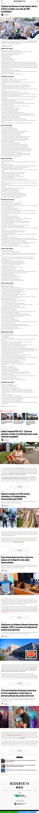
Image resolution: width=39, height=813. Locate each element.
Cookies (34, 790)
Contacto (12, 790)
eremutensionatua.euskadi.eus (18, 541)
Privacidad (29, 790)
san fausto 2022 (14, 406)
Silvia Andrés (6, 440)
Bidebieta (5, 636)
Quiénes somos (6, 790)
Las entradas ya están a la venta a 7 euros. (14, 734)
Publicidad (17, 790)
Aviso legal (24, 790)
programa (9, 406)
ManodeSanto (22, 737)
